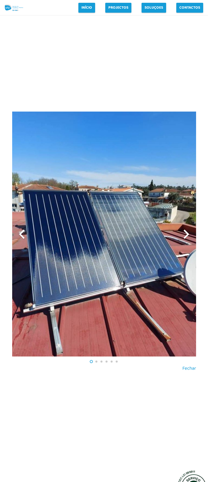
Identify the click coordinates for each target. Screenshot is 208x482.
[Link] (14, 8)
